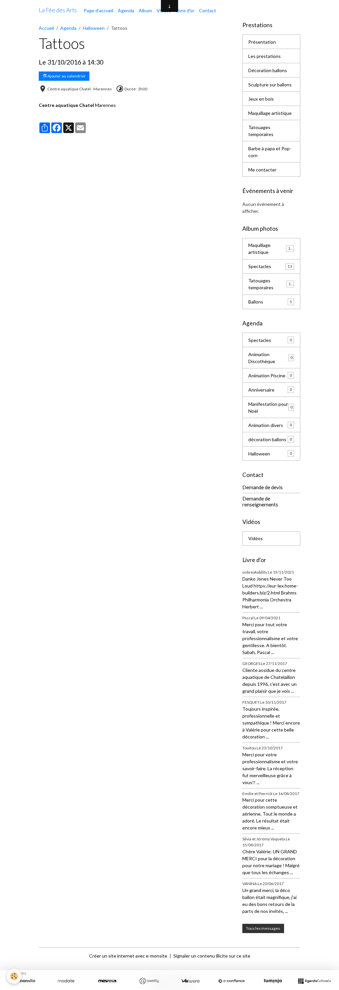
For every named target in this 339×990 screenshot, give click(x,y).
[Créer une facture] (190, 981)
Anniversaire (270, 390)
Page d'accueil (98, 10)
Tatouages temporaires (260, 130)
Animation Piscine (270, 375)
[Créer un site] (25, 981)
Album (145, 10)
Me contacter (262, 169)
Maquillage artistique (270, 113)
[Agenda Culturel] (314, 981)
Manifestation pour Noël (270, 407)
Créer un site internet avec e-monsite (128, 956)
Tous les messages (263, 928)
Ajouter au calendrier (66, 75)
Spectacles (270, 266)
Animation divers (270, 425)
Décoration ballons (267, 70)
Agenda (126, 10)
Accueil (46, 28)
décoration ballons (270, 439)
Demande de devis (262, 487)
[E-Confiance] (232, 981)
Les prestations (264, 56)
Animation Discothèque (270, 358)
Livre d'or (185, 10)
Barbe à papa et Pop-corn (269, 152)
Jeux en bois (261, 99)
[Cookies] (14, 976)
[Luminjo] (273, 981)
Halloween (94, 28)
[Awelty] (149, 981)
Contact (207, 10)
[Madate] (66, 981)
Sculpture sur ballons (270, 84)
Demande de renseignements (260, 501)
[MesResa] (107, 981)
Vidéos (255, 538)
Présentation (262, 42)
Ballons (270, 302)
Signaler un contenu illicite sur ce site (211, 956)
